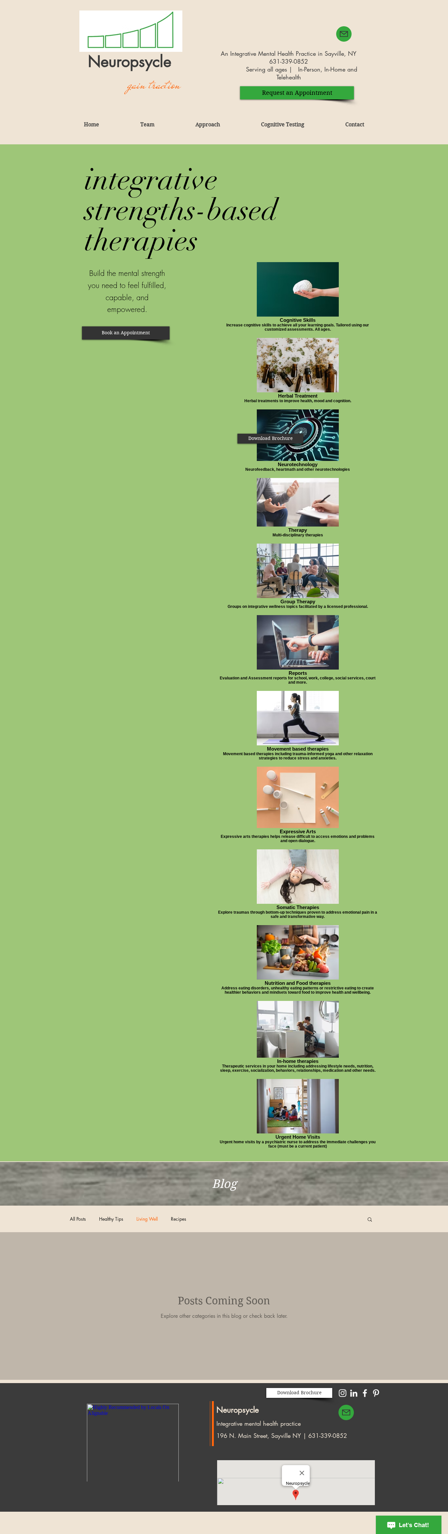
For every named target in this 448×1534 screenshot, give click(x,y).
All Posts (78, 1219)
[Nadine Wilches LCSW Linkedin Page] (354, 1393)
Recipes (178, 1219)
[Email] (344, 34)
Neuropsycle (237, 1410)
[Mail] (346, 1412)
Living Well (147, 1219)
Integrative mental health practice (258, 1423)
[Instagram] (342, 1393)
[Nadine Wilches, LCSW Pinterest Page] (376, 1393)
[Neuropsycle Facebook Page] (365, 1393)
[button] (126, 333)
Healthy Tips (111, 1219)
